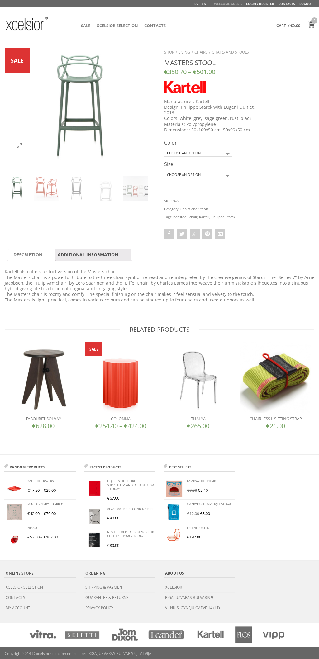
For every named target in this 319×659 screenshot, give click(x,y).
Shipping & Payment (104, 587)
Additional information (88, 255)
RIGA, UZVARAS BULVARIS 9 (189, 597)
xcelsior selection (24, 587)
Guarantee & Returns (107, 597)
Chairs (200, 52)
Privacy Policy (99, 607)
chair (193, 217)
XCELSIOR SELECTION (117, 25)
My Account (18, 607)
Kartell (204, 217)
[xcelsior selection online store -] (27, 23)
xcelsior (173, 587)
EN (204, 4)
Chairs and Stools (230, 52)
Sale (85, 25)
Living (184, 52)
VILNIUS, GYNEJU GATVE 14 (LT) (192, 607)
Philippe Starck (223, 217)
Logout (306, 4)
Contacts (287, 4)
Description (27, 255)
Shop (169, 52)
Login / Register (260, 4)
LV (196, 4)
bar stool (180, 217)
